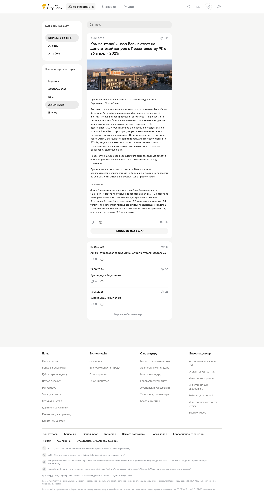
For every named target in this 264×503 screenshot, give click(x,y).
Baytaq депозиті (51, 381)
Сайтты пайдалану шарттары (96, 475)
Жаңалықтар (90, 434)
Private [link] (129, 7)
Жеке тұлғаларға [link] (81, 7)
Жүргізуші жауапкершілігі (155, 387)
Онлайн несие (50, 361)
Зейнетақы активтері (201, 395)
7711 (50, 455)
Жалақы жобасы (51, 394)
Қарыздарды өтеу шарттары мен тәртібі (61, 475)
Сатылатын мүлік (52, 401)
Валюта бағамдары (133, 434)
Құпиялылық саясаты (123, 475)
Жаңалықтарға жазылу (129, 231)
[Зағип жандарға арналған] (219, 7)
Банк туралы (50, 434)
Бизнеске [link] (109, 7)
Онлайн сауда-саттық (201, 371)
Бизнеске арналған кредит (105, 367)
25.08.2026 (97, 247)
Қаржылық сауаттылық (55, 407)
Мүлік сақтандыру (150, 374)
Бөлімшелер (159, 434)
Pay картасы (49, 387)
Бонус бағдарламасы (54, 367)
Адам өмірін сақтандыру (154, 367)
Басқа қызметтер (99, 381)
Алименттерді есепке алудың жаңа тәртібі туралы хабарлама (128, 253)
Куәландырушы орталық (56, 414)
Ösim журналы (98, 374)
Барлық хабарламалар (129, 314)
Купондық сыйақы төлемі (105, 275)
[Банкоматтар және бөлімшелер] (208, 6)
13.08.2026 (97, 269)
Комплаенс (64, 441)
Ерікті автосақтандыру (153, 381)
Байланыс (70, 434)
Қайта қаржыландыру (54, 374)
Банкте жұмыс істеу (53, 421)
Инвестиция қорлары (201, 378)
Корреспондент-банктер (188, 434)
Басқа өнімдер (197, 412)
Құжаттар (110, 434)
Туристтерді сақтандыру (154, 394)
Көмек (47, 441)
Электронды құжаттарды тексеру (97, 441)
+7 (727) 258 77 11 (56, 448)
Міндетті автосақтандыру (155, 361)
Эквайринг (96, 361)
